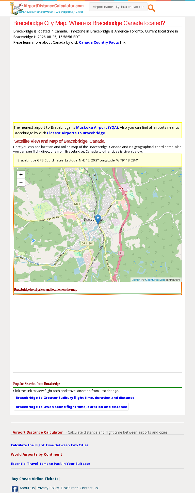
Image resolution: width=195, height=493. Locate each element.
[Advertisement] (97, 84)
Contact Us (89, 487)
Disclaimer (69, 487)
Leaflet (136, 279)
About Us (27, 487)
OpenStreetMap (155, 279)
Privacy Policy (48, 487)
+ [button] (21, 174)
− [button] (21, 182)
